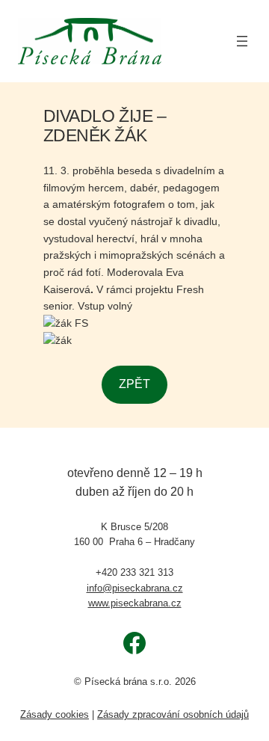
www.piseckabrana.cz (135, 603)
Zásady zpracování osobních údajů (173, 714)
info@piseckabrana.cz (135, 588)
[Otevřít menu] (242, 41)
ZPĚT (134, 384)
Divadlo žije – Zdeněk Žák (105, 125)
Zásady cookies (54, 714)
